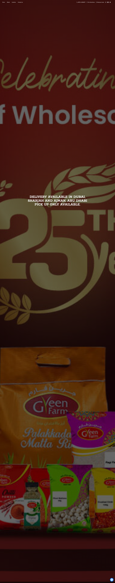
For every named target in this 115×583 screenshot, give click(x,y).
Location (14, 2)
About (8, 2)
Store (3, 2)
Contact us (20, 2)
